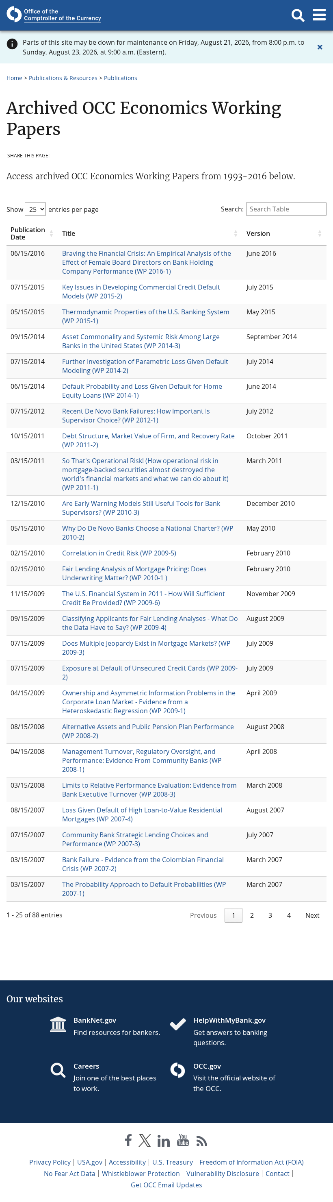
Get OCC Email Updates (166, 1184)
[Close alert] (320, 47)
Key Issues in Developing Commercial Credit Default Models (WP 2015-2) (141, 291)
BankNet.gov (95, 1020)
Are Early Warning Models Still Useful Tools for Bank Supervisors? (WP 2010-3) (141, 508)
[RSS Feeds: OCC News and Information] (202, 1142)
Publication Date (28, 233)
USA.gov (89, 1162)
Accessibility (127, 1162)
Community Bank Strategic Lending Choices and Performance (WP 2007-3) (135, 839)
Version (258, 233)
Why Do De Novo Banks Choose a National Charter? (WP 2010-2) (148, 533)
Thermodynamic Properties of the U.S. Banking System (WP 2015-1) (145, 316)
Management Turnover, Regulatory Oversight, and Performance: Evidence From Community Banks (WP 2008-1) (142, 760)
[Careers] (61, 1071)
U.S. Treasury (172, 1162)
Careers (86, 1066)
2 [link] (252, 915)
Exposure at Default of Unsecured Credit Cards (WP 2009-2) (150, 673)
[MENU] (319, 15)
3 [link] (270, 915)
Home (14, 78)
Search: (232, 209)
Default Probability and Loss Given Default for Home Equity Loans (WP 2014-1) (142, 391)
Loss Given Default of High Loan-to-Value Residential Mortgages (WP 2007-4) (142, 814)
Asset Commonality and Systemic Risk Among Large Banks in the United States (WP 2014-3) (141, 341)
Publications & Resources (63, 78)
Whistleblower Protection (141, 1173)
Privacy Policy (50, 1162)
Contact (278, 1173)
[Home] (181, 1025)
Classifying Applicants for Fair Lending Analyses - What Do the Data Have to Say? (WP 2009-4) (150, 623)
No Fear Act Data (69, 1173)
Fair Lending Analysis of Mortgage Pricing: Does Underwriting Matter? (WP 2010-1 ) (134, 573)
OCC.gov (207, 1066)
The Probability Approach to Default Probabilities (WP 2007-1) (144, 889)
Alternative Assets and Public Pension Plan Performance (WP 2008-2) (148, 731)
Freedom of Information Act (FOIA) (251, 1162)
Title (68, 233)
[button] (298, 15)
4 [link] (289, 915)
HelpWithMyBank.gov (229, 1020)
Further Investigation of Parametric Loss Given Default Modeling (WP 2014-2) (145, 366)
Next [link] (312, 915)
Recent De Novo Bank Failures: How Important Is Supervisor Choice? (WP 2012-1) (136, 416)
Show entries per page (52, 209)
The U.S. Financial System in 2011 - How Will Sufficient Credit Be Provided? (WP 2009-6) (143, 598)
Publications (120, 78)
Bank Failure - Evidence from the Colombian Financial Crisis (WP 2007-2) (143, 864)
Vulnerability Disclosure (222, 1173)
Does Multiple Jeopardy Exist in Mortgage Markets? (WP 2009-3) (146, 648)
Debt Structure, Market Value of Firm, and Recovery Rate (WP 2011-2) (148, 440)
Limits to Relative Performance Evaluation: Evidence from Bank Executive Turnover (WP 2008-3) (149, 790)
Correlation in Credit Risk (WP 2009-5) (119, 553)
